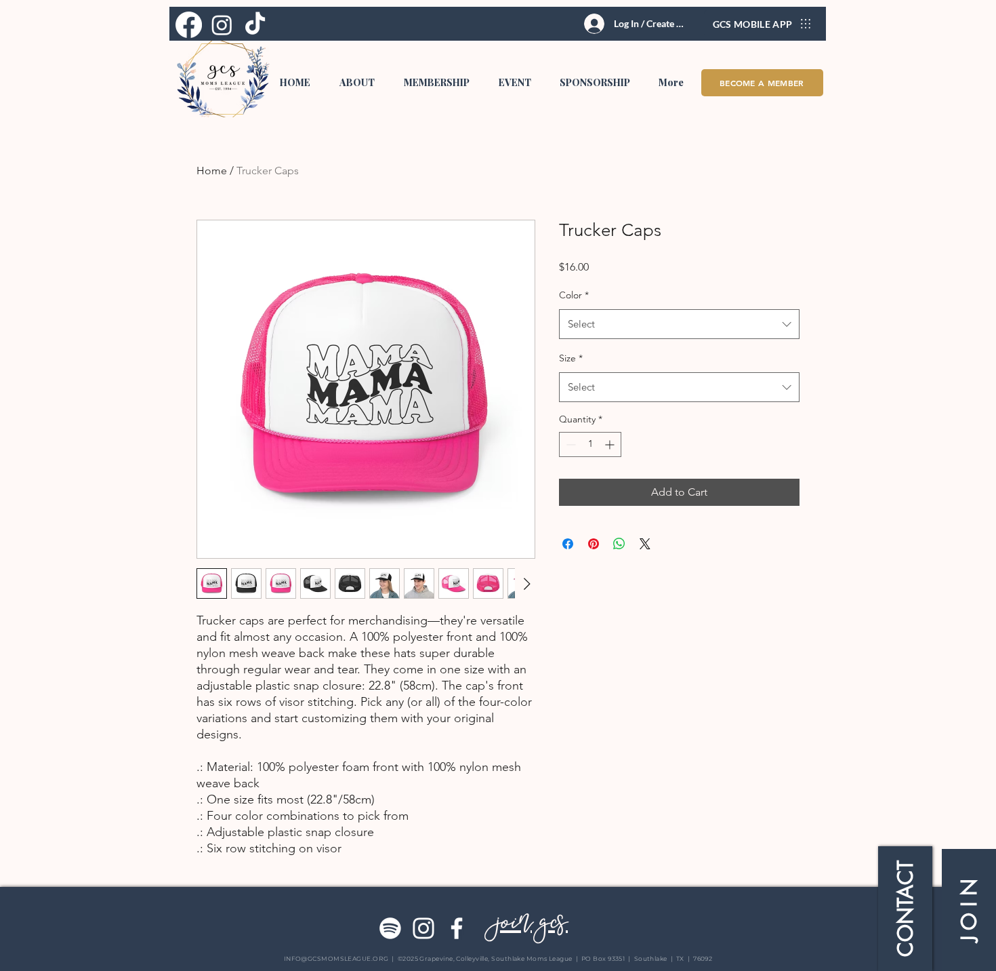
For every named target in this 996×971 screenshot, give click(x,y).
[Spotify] (390, 928)
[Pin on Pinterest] (593, 544)
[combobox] (679, 324)
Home (211, 170)
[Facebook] (456, 928)
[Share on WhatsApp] (619, 544)
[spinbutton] (590, 444)
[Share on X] (645, 544)
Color (574, 295)
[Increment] (610, 444)
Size (571, 358)
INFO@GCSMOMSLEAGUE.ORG (336, 958)
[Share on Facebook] (568, 544)
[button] (357, 83)
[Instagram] (423, 928)
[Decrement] (569, 444)
